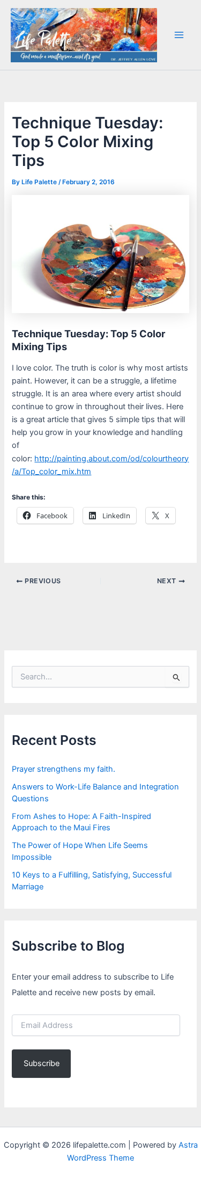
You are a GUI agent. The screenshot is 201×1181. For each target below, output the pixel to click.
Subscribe (41, 1063)
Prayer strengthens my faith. (63, 769)
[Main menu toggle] (179, 35)
